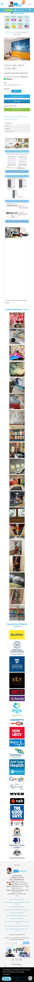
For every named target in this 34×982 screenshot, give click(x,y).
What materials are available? (17, 899)
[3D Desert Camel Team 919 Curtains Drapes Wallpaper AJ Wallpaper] (17, 49)
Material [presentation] (7, 126)
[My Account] (15, 10)
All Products (20, 116)
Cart (28, 10)
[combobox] (29, 4)
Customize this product (17, 96)
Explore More (17, 626)
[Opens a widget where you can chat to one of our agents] (6, 979)
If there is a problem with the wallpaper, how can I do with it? (17, 922)
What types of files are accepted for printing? (17, 915)
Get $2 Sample (8, 10)
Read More (26, 309)
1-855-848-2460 (19, 13)
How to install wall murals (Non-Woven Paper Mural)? (17, 926)
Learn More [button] (6, 974)
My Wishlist (21, 10)
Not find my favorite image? (17, 912)
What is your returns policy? (17, 918)
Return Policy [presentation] (9, 131)
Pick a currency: (17, 964)
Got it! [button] (17, 979)
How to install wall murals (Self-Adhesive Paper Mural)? (17, 929)
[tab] (17, 123)
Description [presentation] (8, 123)
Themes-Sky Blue (13, 119)
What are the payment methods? (17, 907)
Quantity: (7, 89)
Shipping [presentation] (7, 128)
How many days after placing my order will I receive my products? (17, 903)
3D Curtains (13, 116)
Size (5, 82)
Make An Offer (17, 109)
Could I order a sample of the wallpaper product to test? (17, 909)
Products (12, 32)
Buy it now (17, 101)
